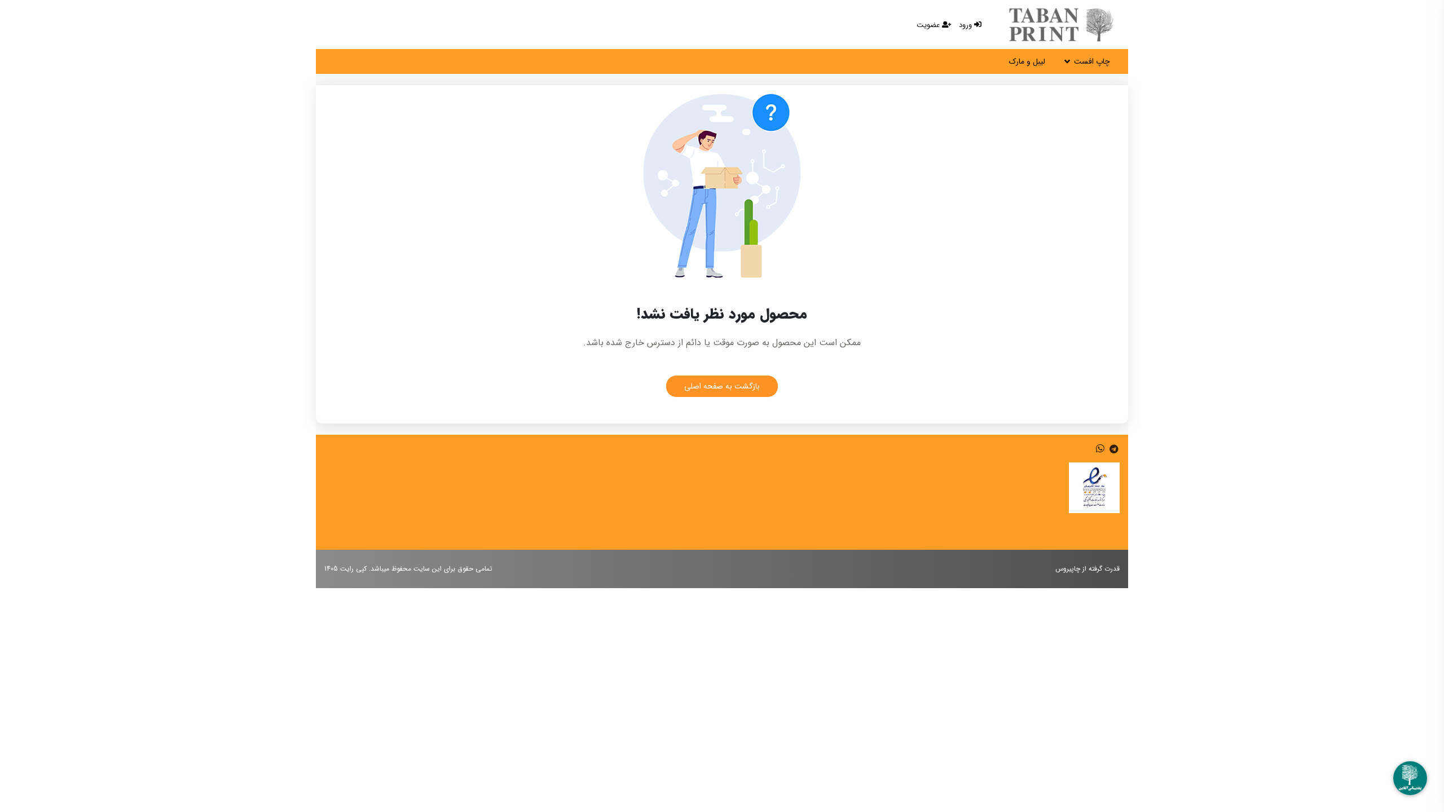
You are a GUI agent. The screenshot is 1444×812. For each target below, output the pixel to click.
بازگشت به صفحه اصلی (722, 386)
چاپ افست (1092, 61)
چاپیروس (1067, 568)
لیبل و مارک (1027, 61)
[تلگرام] (1113, 450)
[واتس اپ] (1099, 450)
